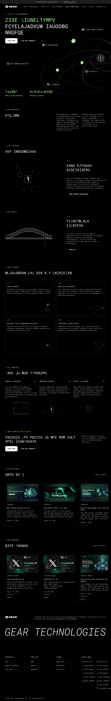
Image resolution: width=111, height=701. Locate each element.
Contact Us (60, 669)
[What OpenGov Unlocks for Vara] (23, 503)
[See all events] (99, 546)
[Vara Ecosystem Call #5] (23, 577)
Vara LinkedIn (104, 681)
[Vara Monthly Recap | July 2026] (59, 503)
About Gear (60, 662)
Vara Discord (104, 669)
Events (33, 665)
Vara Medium (103, 673)
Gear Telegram (90, 677)
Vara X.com (103, 662)
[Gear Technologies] (30, 7)
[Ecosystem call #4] (59, 577)
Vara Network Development (78, 194)
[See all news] (100, 474)
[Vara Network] (57, 7)
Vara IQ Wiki (103, 684)
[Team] (83, 7)
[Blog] (91, 7)
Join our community (28, 41)
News (32, 662)
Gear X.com (88, 662)
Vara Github (103, 665)
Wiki (6, 662)
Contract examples (12, 665)
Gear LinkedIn (90, 681)
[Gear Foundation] (72, 7)
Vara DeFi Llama (105, 688)
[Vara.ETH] (45, 7)
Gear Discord (89, 669)
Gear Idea (8, 669)
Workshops (34, 669)
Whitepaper (60, 665)
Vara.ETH (72, 249)
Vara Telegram (104, 677)
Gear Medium (89, 673)
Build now (11, 41)
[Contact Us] (101, 7)
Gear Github (89, 665)
